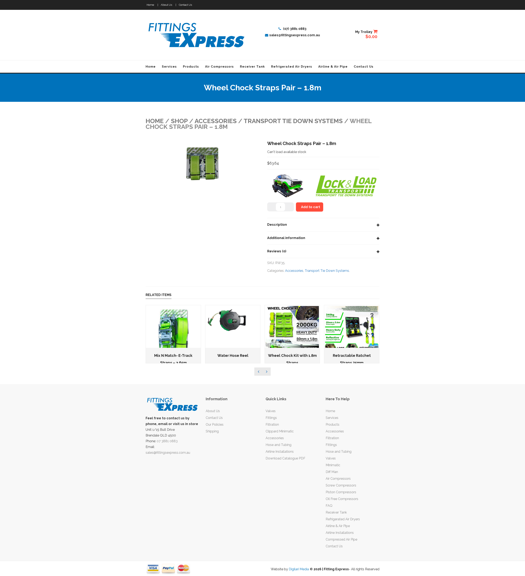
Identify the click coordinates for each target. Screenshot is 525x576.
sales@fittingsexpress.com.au (294, 35)
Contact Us (185, 4)
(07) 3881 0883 (294, 29)
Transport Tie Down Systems (293, 121)
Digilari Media (299, 569)
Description (277, 225)
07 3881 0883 (167, 441)
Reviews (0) (276, 251)
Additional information (286, 238)
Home (150, 4)
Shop (179, 121)
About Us (166, 4)
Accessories (216, 121)
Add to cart (310, 207)
